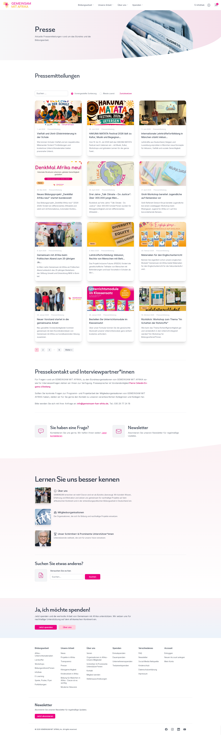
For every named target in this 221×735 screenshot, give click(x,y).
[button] (5, 729)
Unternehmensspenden (122, 661)
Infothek (38, 672)
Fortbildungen (40, 684)
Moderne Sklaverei (69, 687)
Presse (64, 665)
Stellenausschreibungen (97, 679)
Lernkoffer (39, 660)
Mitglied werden (93, 675)
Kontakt (90, 671)
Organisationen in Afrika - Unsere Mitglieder (97, 658)
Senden (110, 417)
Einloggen (168, 653)
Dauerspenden (119, 657)
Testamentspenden (121, 665)
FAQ (140, 653)
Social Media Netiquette (149, 661)
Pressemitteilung (54, 129)
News (63, 653)
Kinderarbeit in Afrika (69, 674)
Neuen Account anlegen (174, 657)
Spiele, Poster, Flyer (43, 680)
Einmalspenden (119, 653)
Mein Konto (169, 661)
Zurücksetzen (126, 93)
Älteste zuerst (108, 93)
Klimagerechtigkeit (68, 670)
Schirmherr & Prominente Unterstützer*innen (97, 665)
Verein (89, 653)
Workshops (39, 664)
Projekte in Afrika (68, 657)
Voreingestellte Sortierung (85, 93)
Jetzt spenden (46, 627)
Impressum (143, 674)
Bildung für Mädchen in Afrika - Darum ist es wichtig (70, 680)
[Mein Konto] (209, 4)
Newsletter (143, 657)
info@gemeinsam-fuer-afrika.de (92, 403)
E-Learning (39, 676)
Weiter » (68, 350)
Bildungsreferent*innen (44, 668)
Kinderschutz (144, 665)
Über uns (67, 627)
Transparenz (66, 661)
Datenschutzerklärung (148, 670)
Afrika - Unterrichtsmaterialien (44, 654)
